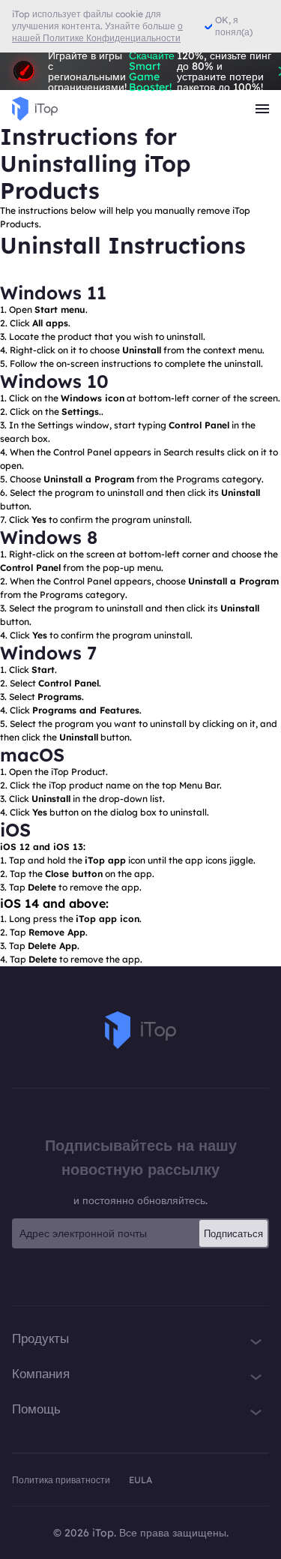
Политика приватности (62, 1479)
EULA (140, 1479)
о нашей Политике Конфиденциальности (97, 32)
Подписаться (233, 1233)
